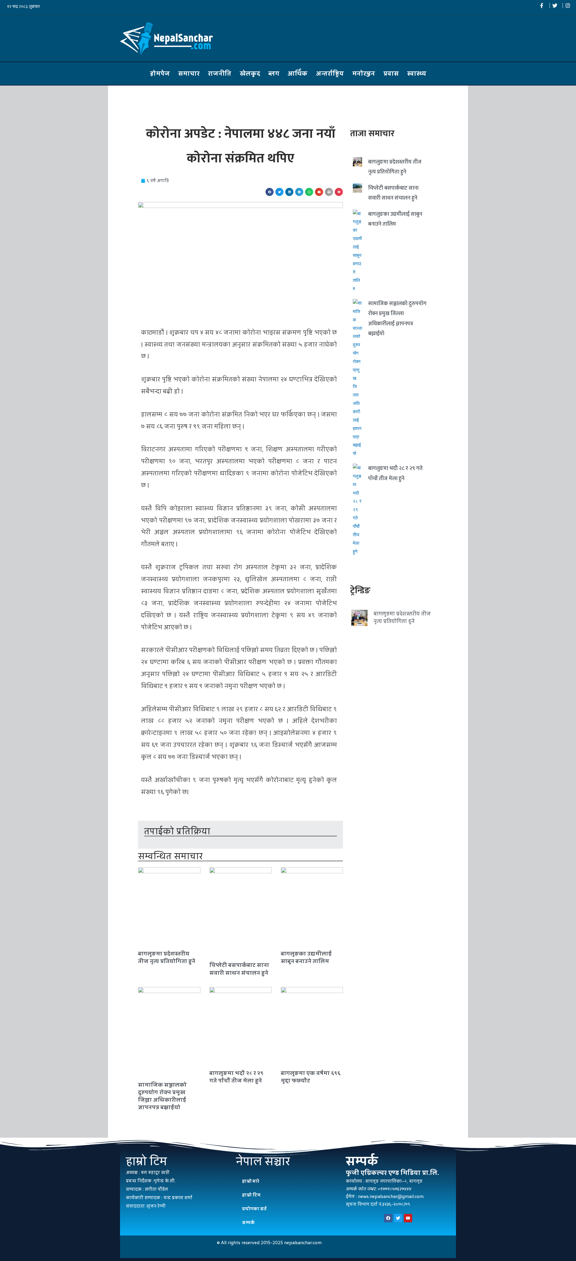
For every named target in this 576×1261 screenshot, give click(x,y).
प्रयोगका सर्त (254, 1208)
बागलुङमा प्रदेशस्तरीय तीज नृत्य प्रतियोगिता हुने (166, 957)
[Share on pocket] (339, 192)
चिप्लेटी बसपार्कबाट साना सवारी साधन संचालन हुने (239, 969)
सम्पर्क (248, 1222)
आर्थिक (298, 73)
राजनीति (219, 73)
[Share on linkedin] (289, 192)
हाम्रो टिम (251, 1195)
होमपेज (160, 73)
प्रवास (391, 73)
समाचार (189, 73)
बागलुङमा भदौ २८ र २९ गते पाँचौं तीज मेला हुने (236, 1077)
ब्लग (273, 73)
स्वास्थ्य (416, 73)
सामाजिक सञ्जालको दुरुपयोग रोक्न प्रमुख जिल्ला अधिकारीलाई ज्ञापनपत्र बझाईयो (162, 1096)
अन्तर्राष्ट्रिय (330, 73)
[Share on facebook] (270, 192)
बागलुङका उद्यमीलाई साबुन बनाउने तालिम (306, 957)
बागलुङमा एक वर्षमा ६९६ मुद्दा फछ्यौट (310, 1077)
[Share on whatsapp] (309, 192)
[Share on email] (319, 192)
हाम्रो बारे (250, 1181)
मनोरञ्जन (363, 73)
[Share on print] (329, 192)
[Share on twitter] (279, 192)
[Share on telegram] (299, 192)
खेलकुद (250, 73)
